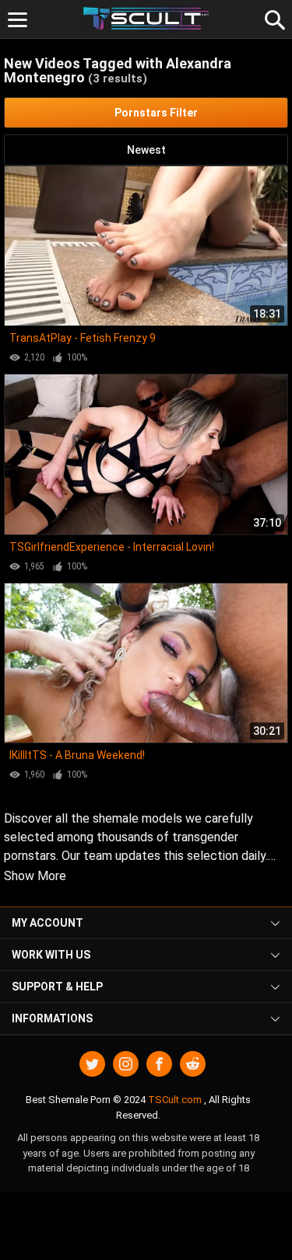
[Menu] (17, 20)
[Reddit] (193, 1064)
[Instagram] (126, 1064)
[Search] (272, 18)
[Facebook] (159, 1064)
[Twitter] (92, 1064)
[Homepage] (146, 19)
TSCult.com (175, 1099)
